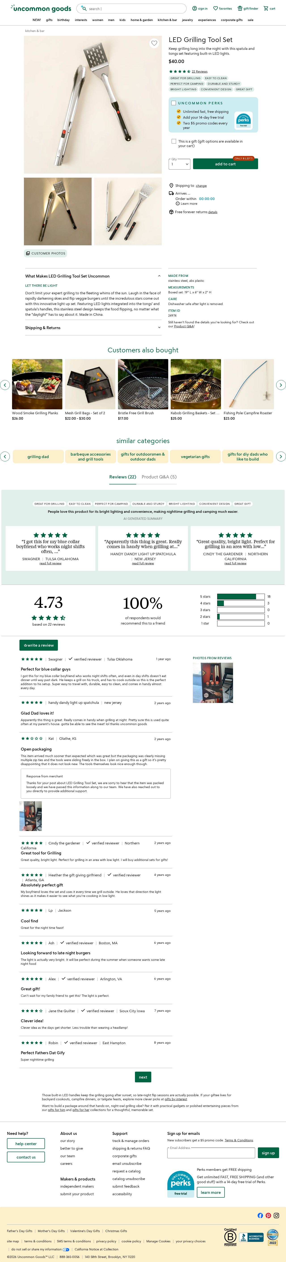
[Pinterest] (268, 1215)
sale (250, 20)
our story (67, 1140)
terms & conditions (38, 1241)
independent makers (77, 1186)
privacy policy (106, 1241)
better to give (71, 1148)
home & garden (142, 20)
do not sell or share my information (37, 1249)
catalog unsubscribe (128, 1178)
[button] (154, 43)
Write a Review (38, 645)
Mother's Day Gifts (52, 1231)
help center (26, 1143)
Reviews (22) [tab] (122, 477)
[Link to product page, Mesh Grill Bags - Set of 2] (90, 384)
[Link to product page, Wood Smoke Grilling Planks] (37, 384)
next (143, 1077)
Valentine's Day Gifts (85, 1231)
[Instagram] (276, 1215)
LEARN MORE (211, 1192)
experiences (207, 20)
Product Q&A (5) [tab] (159, 477)
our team (67, 1156)
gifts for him (56, 1110)
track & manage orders (130, 1140)
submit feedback (125, 1186)
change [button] (201, 185)
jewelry (187, 20)
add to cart (225, 163)
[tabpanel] (143, 788)
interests (81, 20)
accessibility (122, 1194)
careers (66, 1163)
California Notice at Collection (96, 1249)
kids (123, 20)
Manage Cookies (158, 1241)
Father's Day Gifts (20, 1231)
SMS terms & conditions (74, 1241)
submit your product (77, 1194)
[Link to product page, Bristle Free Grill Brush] (143, 384)
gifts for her (80, 1110)
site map (13, 1241)
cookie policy (131, 1241)
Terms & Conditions (239, 1140)
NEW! (37, 20)
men (111, 20)
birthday (63, 20)
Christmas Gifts (116, 1231)
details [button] (212, 212)
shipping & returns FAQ (131, 1148)
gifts (49, 20)
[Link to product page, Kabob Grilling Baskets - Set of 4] (196, 384)
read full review (50, 563)
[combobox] (131, 8)
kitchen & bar (167, 20)
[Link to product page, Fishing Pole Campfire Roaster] (249, 384)
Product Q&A (184, 326)
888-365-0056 (70, 1257)
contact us (26, 1157)
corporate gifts (232, 20)
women (97, 20)
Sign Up (268, 1152)
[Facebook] (260, 1215)
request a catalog (126, 1171)
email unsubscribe (126, 1163)
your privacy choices (191, 1241)
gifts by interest (176, 1099)
